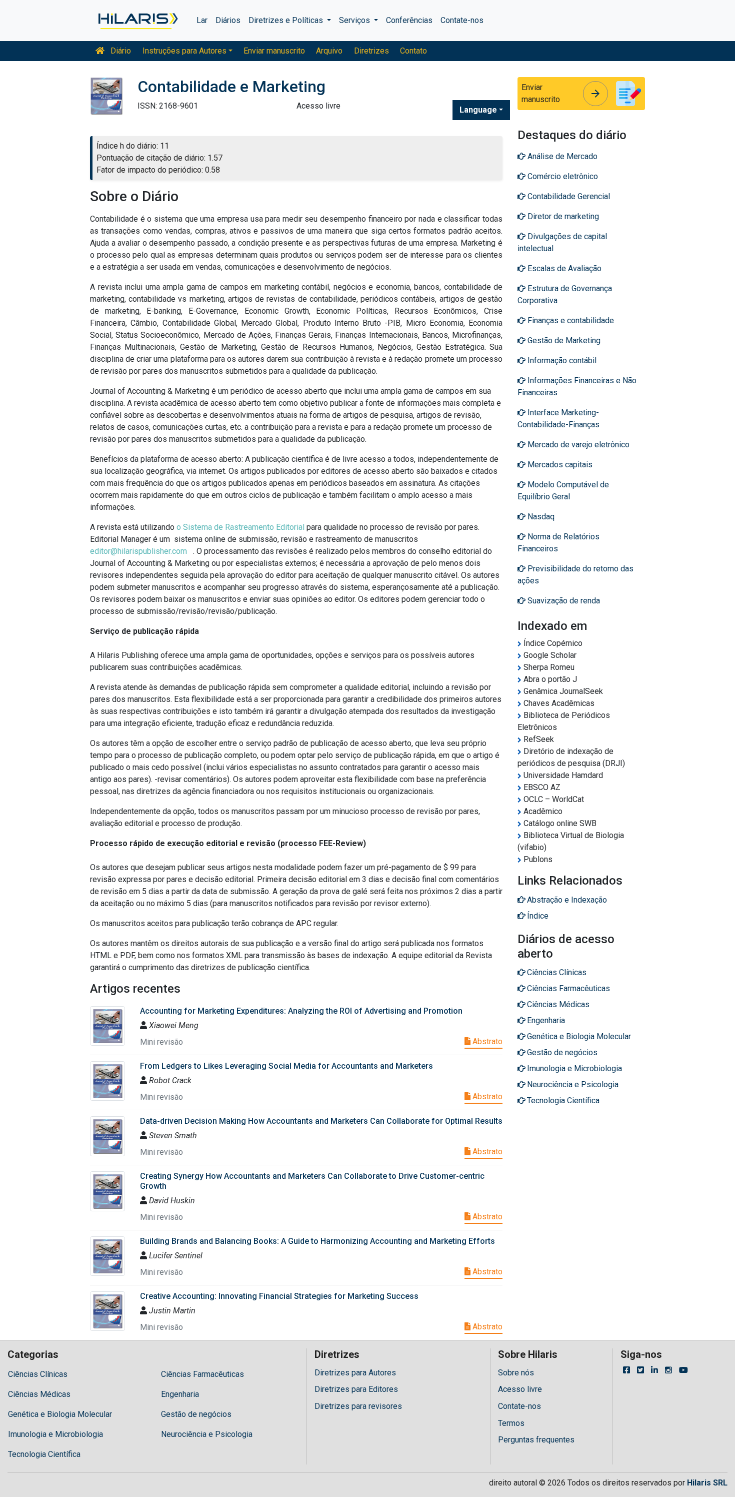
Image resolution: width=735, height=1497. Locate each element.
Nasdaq (540, 516)
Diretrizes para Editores (356, 1389)
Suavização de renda (563, 600)
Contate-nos (462, 20)
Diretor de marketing (562, 216)
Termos (511, 1423)
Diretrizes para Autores (355, 1372)
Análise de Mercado (562, 156)
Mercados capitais (559, 464)
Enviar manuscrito (274, 51)
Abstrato (486, 1041)
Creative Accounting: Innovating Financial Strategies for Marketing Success (279, 1296)
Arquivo (329, 51)
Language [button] (478, 110)
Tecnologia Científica (44, 1454)
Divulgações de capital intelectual (562, 242)
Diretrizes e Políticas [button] (286, 20)
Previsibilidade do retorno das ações (576, 574)
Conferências (409, 20)
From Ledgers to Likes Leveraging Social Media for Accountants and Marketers (286, 1066)
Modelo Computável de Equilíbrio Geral (563, 490)
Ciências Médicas (39, 1394)
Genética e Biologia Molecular (60, 1414)
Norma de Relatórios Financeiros (559, 542)
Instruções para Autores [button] (184, 51)
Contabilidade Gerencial (568, 196)
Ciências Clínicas (38, 1374)
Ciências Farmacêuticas (202, 1374)
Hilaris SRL (707, 1482)
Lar (202, 20)
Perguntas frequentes (536, 1439)
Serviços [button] (355, 20)
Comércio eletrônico (562, 176)
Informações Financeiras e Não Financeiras (577, 386)
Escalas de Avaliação (564, 268)
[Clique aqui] (137, 20)
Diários (228, 20)
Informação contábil (561, 360)
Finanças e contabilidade (570, 320)
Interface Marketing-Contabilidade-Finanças (559, 418)
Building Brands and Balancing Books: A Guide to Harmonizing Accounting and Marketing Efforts (317, 1241)
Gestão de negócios (196, 1414)
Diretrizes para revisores (358, 1406)
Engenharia (180, 1394)
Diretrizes (371, 51)
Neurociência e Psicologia (206, 1434)
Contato (413, 51)
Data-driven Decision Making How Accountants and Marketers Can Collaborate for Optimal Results (321, 1121)
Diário (119, 51)
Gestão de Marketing (563, 340)
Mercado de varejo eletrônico (578, 444)
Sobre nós (516, 1372)
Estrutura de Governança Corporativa (565, 294)
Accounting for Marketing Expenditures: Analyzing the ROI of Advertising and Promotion (301, 1011)
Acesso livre (520, 1389)
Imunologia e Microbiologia (55, 1434)
